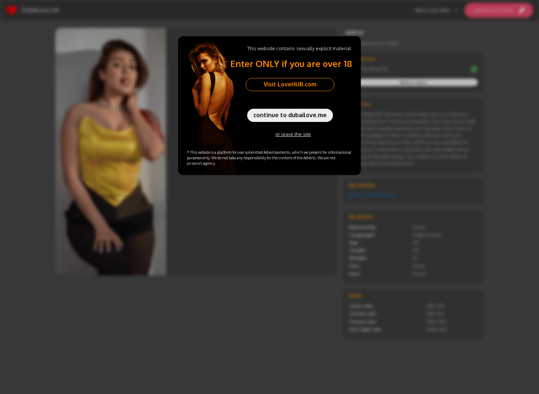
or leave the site (293, 134)
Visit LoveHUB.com (290, 84)
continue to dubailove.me (290, 115)
